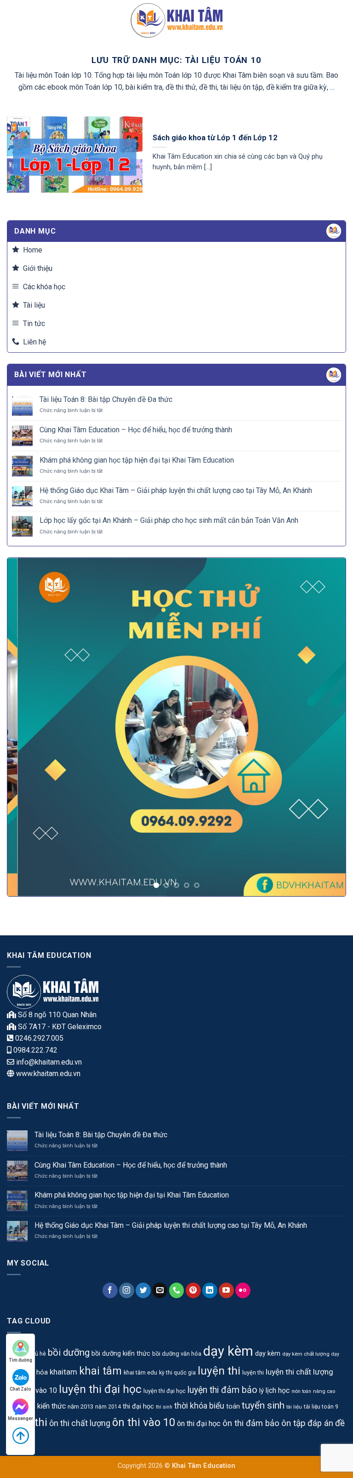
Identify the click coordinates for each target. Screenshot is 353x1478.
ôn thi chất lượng (79, 1423)
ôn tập (293, 1423)
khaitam (63, 1371)
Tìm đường (20, 1360)
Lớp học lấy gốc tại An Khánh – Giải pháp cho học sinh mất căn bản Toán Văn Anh (169, 520)
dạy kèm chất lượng (306, 1354)
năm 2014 (108, 1407)
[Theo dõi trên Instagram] (126, 1290)
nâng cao (324, 1391)
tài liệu (294, 1407)
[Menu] (12, 20)
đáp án (320, 1423)
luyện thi (219, 1370)
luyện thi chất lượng (299, 1371)
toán (233, 1406)
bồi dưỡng (69, 1352)
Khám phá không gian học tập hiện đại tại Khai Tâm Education (137, 460)
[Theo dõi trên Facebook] (110, 1290)
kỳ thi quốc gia (177, 1372)
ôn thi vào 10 (143, 1422)
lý (261, 1390)
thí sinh (164, 1407)
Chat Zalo (20, 1389)
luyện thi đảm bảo (222, 1390)
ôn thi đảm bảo (250, 1423)
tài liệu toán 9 (321, 1407)
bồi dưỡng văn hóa (176, 1353)
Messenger (20, 1418)
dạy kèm (228, 1351)
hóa (42, 1372)
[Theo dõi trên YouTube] (226, 1290)
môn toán (301, 1391)
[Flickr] (243, 1290)
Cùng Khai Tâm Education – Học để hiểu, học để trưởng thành (136, 429)
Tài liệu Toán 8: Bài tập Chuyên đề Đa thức (106, 399)
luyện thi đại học (100, 1389)
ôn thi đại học (199, 1423)
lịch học (278, 1390)
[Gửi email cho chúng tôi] (159, 1290)
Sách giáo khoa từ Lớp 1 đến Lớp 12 (215, 137)
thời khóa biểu (199, 1405)
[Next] (327, 727)
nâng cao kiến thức (36, 1406)
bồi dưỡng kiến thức (120, 1353)
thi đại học (138, 1406)
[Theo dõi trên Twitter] (143, 1290)
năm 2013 (80, 1406)
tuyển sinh (263, 1405)
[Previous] (25, 727)
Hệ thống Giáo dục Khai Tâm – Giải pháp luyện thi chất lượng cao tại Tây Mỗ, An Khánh (176, 490)
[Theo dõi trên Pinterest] (193, 1290)
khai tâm (100, 1371)
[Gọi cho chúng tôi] (176, 1290)
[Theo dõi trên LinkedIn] (209, 1290)
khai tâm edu (140, 1372)
